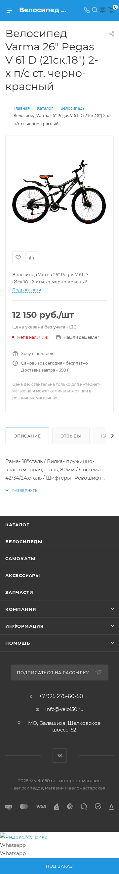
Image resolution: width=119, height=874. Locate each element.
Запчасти (19, 592)
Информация (24, 626)
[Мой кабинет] (102, 10)
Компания (20, 609)
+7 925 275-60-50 (61, 696)
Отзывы (70, 436)
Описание (27, 436)
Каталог (17, 524)
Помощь (17, 643)
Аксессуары (22, 575)
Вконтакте (60, 755)
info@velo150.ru (64, 709)
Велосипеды (23, 541)
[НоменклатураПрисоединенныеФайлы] (59, 192)
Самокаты (20, 558)
